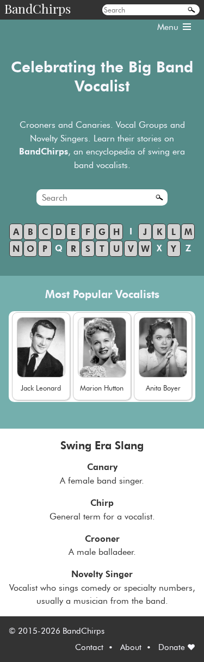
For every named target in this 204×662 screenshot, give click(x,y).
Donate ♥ (176, 647)
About (130, 647)
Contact (89, 647)
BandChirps (37, 8)
